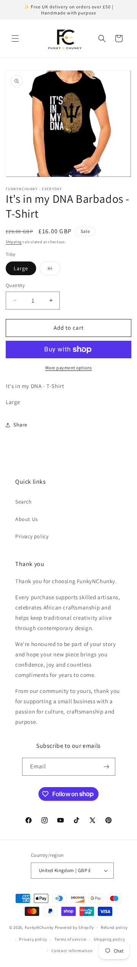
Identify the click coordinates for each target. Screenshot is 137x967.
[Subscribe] (106, 767)
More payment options (68, 367)
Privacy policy (31, 536)
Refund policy (114, 927)
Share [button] (20, 424)
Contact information (71, 950)
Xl (54, 270)
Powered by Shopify (74, 927)
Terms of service (70, 939)
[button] (15, 38)
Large (21, 268)
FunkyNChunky (39, 927)
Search (23, 501)
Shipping (14, 241)
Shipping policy (109, 939)
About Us (26, 519)
